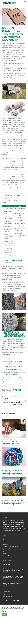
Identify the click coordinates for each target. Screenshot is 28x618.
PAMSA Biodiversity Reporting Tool (10, 546)
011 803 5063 (7, 594)
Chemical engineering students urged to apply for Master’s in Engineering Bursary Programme (12, 472)
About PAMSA (6, 541)
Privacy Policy (6, 555)
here (18, 255)
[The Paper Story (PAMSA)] (9, 4)
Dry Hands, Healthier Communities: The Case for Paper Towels (13, 443)
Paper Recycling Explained (8, 548)
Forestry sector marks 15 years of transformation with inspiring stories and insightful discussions (13, 402)
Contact (4, 553)
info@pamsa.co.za (10, 596)
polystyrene (14, 372)
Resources (5, 542)
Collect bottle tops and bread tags (12, 369)
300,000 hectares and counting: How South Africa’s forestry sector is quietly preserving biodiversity (14, 502)
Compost (6, 366)
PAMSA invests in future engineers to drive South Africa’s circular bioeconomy (13, 584)
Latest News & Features (7, 439)
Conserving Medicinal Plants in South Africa (14, 397)
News (14, 439)
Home (4, 539)
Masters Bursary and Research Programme (12, 549)
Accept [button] (4, 614)
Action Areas (5, 544)
